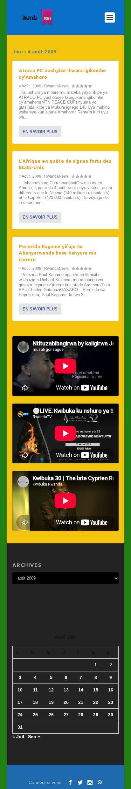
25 (35, 714)
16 (110, 689)
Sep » (34, 736)
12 (51, 689)
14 (80, 689)
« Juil (18, 736)
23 (110, 702)
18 (35, 702)
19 (51, 702)
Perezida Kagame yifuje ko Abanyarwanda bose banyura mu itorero (57, 253)
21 (80, 702)
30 (110, 714)
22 (95, 702)
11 (35, 689)
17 (20, 702)
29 (95, 714)
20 (66, 702)
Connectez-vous (45, 782)
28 (80, 714)
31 (20, 727)
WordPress (104, 773)
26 (51, 714)
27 (66, 714)
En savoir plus (40, 131)
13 (66, 689)
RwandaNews (56, 86)
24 (20, 714)
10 (20, 689)
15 (95, 689)
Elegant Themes (53, 773)
